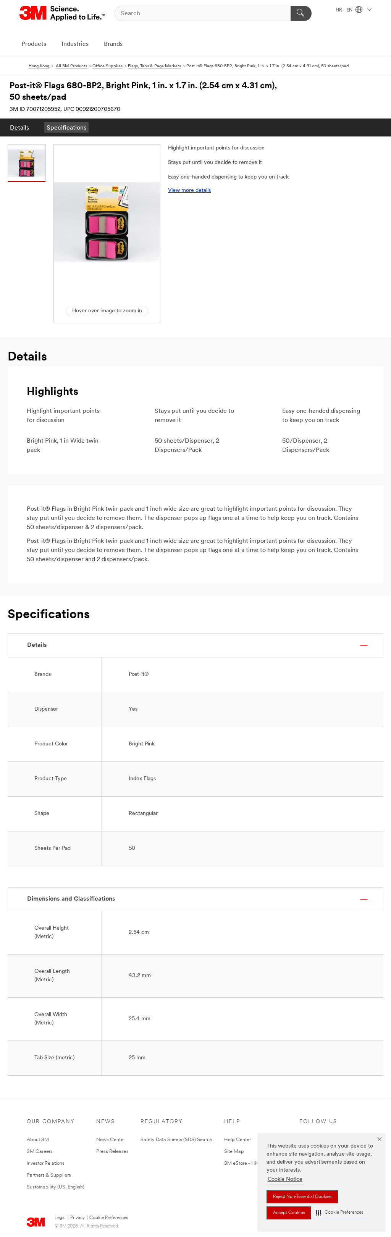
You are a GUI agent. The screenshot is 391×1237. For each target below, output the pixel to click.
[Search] (301, 13)
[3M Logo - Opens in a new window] (62, 13)
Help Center (237, 1139)
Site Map (234, 1151)
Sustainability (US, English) (55, 1187)
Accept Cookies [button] (289, 1213)
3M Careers (40, 1151)
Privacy (77, 1218)
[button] (339, 1212)
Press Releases (112, 1151)
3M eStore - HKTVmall (249, 1163)
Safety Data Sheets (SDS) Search (176, 1139)
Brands (113, 44)
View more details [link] (189, 190)
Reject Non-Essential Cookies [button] (302, 1197)
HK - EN (345, 10)
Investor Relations (46, 1163)
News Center (110, 1139)
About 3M (38, 1139)
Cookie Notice (285, 1179)
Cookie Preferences (108, 1218)
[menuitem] (19, 127)
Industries (75, 44)
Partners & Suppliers (49, 1175)
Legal (60, 1218)
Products (33, 44)
